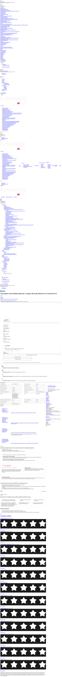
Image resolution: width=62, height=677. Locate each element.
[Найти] (1, 4)
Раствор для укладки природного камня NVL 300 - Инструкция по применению (23, 432)
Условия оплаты (6, 83)
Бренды (47, 394)
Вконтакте (3, 73)
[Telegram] (4, 291)
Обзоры (47, 406)
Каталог (47, 392)
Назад (6, 205)
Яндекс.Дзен (4, 74)
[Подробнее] (61, 303)
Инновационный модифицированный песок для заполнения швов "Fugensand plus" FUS (24, 443)
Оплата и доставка (7, 258)
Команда (47, 398)
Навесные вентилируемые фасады (11, 239)
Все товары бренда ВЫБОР (52, 386)
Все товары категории (51, 385)
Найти (47, 422)
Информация (48, 401)
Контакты (5, 88)
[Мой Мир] (3, 291)
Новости (5, 86)
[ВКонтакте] (0, 291)
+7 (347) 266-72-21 (3, 60)
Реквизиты (47, 405)
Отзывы (47, 399)
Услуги (5, 252)
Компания (5, 263)
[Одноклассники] (2, 291)
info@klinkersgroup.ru (4, 286)
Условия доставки (7, 84)
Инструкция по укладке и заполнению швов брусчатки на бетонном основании (23, 412)
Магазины (47, 402)
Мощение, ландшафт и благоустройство (12, 231)
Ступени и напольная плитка (10, 227)
